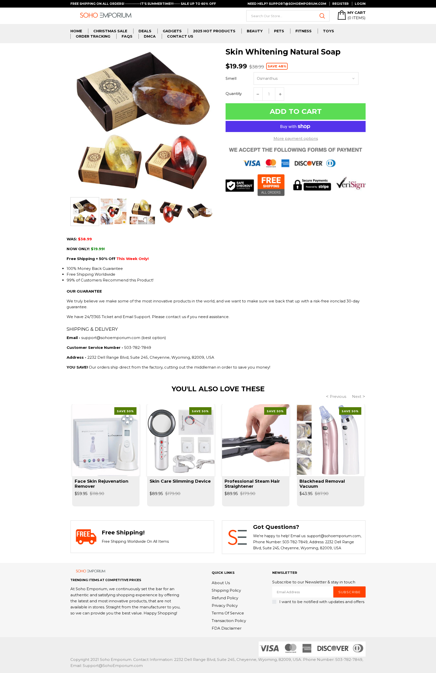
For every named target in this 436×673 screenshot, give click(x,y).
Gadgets (172, 31)
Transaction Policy (229, 620)
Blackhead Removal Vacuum (322, 484)
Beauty (255, 31)
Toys (328, 31)
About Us (221, 582)
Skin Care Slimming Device (180, 481)
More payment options (296, 138)
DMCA (150, 36)
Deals (145, 31)
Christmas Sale (110, 31)
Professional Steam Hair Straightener (252, 484)
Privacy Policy (225, 605)
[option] (84, 211)
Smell (231, 78)
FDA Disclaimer (226, 628)
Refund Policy (225, 598)
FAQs (127, 36)
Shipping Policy (226, 590)
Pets (279, 31)
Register (340, 4)
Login (360, 4)
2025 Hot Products (214, 31)
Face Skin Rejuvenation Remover (101, 484)
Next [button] (209, 212)
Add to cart (296, 111)
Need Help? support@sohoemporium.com (287, 4)
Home (76, 31)
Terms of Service (228, 613)
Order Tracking (93, 36)
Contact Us (180, 36)
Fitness (303, 31)
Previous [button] (76, 212)
